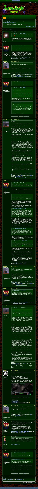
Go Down (4, 29)
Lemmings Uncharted (15, 399)
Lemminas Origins (15, 58)
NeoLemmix (17, 72)
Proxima (5, 31)
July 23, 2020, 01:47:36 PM (14, 288)
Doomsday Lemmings (14, 73)
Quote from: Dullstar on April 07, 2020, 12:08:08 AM (19, 228)
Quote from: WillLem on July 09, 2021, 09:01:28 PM (19, 452)
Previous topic (28, 26)
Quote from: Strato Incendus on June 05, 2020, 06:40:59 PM (20, 240)
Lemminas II (20, 58)
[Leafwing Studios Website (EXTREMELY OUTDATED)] (3, 445)
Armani (5, 370)
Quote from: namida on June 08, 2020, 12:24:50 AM (19, 81)
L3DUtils (30, 74)
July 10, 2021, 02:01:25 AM (14, 436)
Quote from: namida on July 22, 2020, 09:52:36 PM (19, 290)
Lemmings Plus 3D (17, 75)
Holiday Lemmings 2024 (15, 402)
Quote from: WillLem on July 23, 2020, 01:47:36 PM (19, 307)
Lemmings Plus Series (25, 72)
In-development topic (25, 397)
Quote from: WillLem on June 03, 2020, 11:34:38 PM (19, 87)
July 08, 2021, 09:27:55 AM (14, 405)
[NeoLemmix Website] (3, 72)
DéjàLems (24, 58)
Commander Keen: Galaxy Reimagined (21, 76)
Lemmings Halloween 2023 (15, 401)
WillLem (22, 21)
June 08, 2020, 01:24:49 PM (14, 180)
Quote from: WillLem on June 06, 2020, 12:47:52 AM (19, 33)
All (11, 29)
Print (34, 29)
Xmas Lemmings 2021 (15, 400)
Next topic (33, 26)
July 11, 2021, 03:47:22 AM (14, 450)
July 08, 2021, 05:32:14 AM (14, 370)
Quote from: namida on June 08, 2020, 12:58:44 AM (19, 182)
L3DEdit (21, 74)
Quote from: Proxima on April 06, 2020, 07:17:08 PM (19, 208)
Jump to (23, 482)
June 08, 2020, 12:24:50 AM (15, 61)
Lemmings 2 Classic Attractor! (15, 444)
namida (17, 21)
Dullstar (5, 436)
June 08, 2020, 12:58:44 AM (15, 119)
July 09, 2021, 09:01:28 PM (14, 421)
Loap (16, 74)
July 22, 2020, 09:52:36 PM (14, 266)
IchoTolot (19, 21)
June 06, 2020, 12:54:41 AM (15, 31)
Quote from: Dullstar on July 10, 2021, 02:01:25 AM (19, 459)
